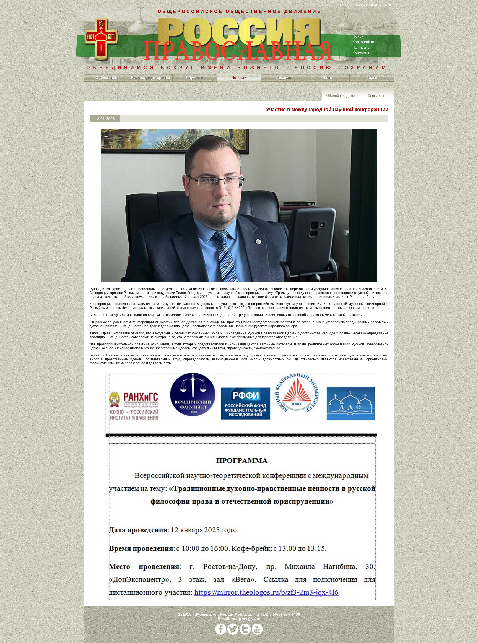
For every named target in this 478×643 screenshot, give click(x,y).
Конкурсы (376, 95)
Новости (239, 78)
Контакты (360, 53)
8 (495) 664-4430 (284, 614)
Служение (195, 78)
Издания (283, 78)
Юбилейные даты (340, 95)
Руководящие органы (150, 78)
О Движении (106, 78)
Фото (327, 78)
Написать (361, 47)
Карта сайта (363, 42)
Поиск (357, 36)
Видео (371, 78)
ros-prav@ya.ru (246, 618)
